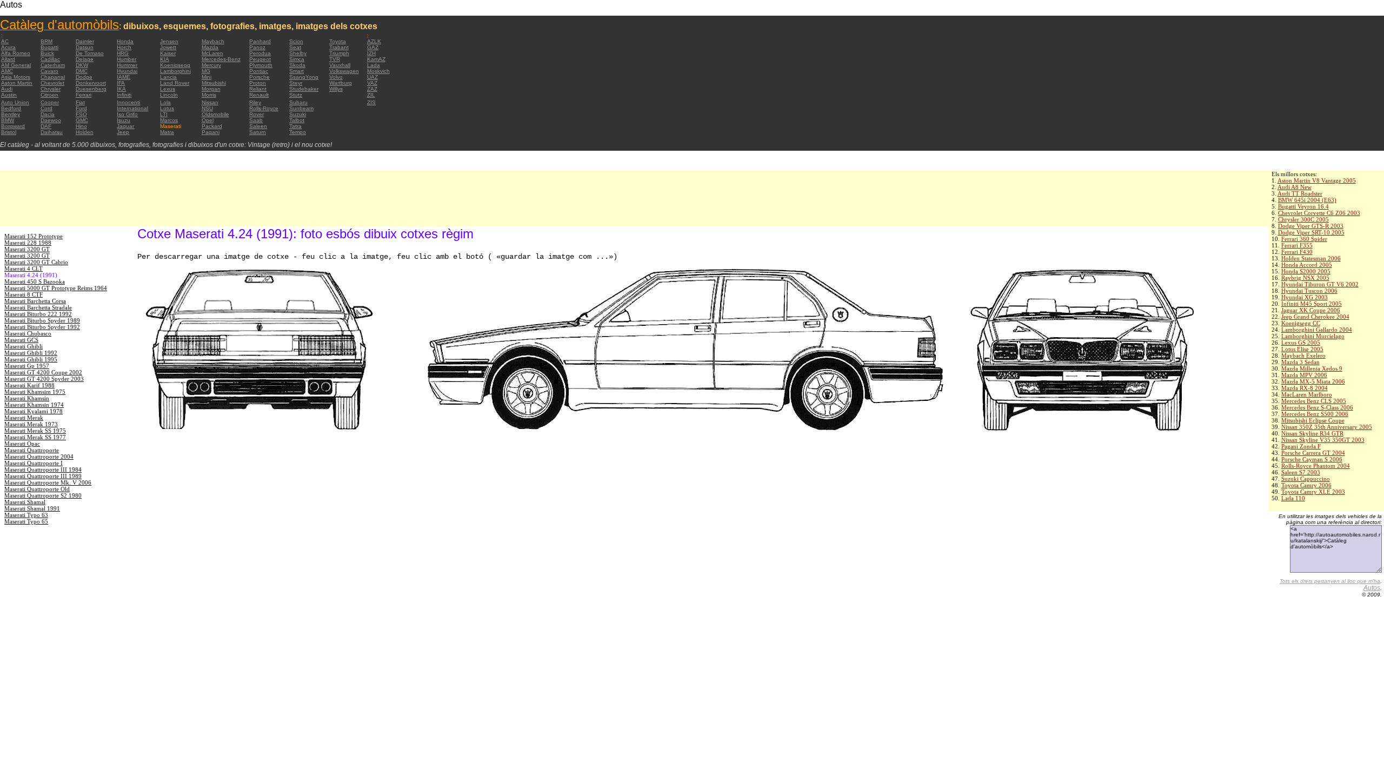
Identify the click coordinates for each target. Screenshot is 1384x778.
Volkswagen (344, 71)
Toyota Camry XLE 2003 (1313, 491)
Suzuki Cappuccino (1305, 478)
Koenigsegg (175, 65)
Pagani (210, 132)
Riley (255, 102)
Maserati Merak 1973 (31, 424)
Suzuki (297, 114)
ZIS (371, 102)
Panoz (257, 47)
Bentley (10, 114)
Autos (1371, 588)
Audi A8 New (1294, 187)
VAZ (372, 83)
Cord (46, 108)
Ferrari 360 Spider (1304, 239)
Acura (8, 47)
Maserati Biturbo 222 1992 (38, 314)
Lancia (168, 77)
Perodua (260, 53)
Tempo (297, 132)
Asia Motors (15, 77)
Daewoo (51, 120)
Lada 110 (1293, 498)
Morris (209, 95)
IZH (371, 53)
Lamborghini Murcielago (1313, 336)
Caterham (53, 65)
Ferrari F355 (1297, 245)
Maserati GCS (21, 340)
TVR (334, 59)
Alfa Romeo (15, 53)
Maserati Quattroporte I (33, 463)
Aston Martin (16, 83)
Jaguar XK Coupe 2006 (1310, 310)
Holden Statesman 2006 (1311, 258)
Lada (373, 65)
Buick (47, 53)
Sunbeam (301, 108)
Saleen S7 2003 (1300, 472)
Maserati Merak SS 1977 (35, 437)
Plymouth (260, 65)
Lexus (167, 89)
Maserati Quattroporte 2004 (39, 456)
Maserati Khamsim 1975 (34, 391)
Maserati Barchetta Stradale (38, 307)
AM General (16, 65)
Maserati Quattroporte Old (37, 489)
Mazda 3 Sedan (1300, 362)
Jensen (169, 41)
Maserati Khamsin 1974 (34, 404)
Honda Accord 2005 (1306, 264)
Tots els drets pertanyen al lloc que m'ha (1330, 581)
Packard (212, 126)
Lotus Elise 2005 (1302, 349)
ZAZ (372, 89)
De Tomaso (90, 53)
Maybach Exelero (1303, 355)
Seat (295, 47)
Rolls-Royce (263, 108)
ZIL (371, 95)
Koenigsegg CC (1300, 323)
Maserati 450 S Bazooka (34, 281)
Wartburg (340, 83)
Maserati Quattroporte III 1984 (43, 469)
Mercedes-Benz (221, 59)
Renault (259, 95)
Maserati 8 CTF (23, 294)
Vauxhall (339, 65)
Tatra (295, 126)
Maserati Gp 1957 (26, 366)
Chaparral (53, 77)
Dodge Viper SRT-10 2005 (1311, 232)
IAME (123, 77)
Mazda (210, 47)
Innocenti (128, 102)
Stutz (295, 95)
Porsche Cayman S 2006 (1311, 459)
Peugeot (260, 59)
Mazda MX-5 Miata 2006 (1313, 381)
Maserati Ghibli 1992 (30, 353)
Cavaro (49, 71)
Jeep (123, 132)
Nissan (210, 102)
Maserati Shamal (24, 502)
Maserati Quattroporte (31, 450)
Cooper (50, 102)
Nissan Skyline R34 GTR (1312, 433)
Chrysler (51, 89)
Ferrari (83, 95)
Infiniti (124, 95)
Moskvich (378, 71)
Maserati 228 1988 (27, 242)
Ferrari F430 (1297, 252)
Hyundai (127, 71)
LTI (164, 114)
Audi (6, 89)
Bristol (8, 132)
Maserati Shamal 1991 (32, 508)
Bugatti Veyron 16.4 (1303, 206)
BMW (7, 120)
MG (206, 71)
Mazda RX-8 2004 (1304, 388)
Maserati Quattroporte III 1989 (43, 476)
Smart (296, 71)
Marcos (169, 120)
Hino (81, 126)
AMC (7, 71)
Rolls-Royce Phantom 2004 (1315, 465)
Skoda (297, 65)
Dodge (84, 77)
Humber (126, 59)
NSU (207, 108)
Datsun (85, 47)
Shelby (298, 53)
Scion (296, 41)
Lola (165, 102)
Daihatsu (52, 132)
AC (5, 41)
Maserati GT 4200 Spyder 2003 (44, 378)
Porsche (259, 77)
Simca (296, 59)
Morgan (211, 89)
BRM (46, 41)
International (132, 108)
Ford (81, 108)
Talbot (296, 120)
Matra (167, 132)
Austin (9, 95)
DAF (46, 126)
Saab (256, 120)
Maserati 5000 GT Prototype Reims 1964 (55, 288)
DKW (82, 65)
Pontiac (258, 71)
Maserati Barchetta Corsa (35, 301)
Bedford (11, 108)
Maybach (213, 41)
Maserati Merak (23, 417)
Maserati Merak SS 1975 (35, 430)
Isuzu (123, 120)
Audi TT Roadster (1299, 193)
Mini (206, 77)
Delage (85, 59)
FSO (81, 114)
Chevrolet (52, 83)
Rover (256, 114)
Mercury (211, 65)
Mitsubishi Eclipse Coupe (1313, 420)
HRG (123, 53)
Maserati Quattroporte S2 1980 (43, 495)
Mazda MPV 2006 (1304, 375)
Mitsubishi (214, 83)
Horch (124, 47)
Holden (85, 132)
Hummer (127, 65)
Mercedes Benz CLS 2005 (1313, 401)
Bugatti (49, 47)
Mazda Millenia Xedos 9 (1311, 368)
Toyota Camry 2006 (1306, 485)
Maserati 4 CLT (23, 268)
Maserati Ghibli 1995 (30, 359)
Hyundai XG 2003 (1304, 297)
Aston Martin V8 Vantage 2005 (1316, 180)
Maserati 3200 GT (27, 249)
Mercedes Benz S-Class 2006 (1317, 407)
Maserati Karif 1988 (29, 385)
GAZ (372, 47)
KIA (164, 59)
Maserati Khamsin (26, 398)
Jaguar (125, 126)
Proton (257, 83)
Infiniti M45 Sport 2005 (1311, 303)
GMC (82, 120)
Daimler (85, 41)
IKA (121, 89)
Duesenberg (91, 89)
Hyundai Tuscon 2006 (1309, 290)
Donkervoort (91, 83)
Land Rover (174, 83)
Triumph (339, 53)
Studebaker (303, 89)
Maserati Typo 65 (26, 521)
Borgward (13, 126)
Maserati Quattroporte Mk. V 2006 (47, 482)
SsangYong (303, 77)
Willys (336, 89)
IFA (121, 83)
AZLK (374, 41)
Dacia (48, 114)
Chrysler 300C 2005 (1303, 219)
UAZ (372, 77)
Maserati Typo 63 (26, 515)
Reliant (258, 89)
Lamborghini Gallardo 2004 (1316, 329)
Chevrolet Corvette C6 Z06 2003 (1319, 213)
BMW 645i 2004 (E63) (1307, 200)
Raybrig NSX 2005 (1305, 277)
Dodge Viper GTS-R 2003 (1310, 226)
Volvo (336, 77)
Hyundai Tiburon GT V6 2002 (1320, 284)
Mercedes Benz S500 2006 (1314, 414)
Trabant (339, 47)
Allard (8, 59)
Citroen (49, 95)
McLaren (212, 53)
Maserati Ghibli (23, 346)
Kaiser (168, 53)
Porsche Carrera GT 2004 (1313, 453)
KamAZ (376, 59)
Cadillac (50, 59)
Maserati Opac (22, 443)
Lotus (167, 108)
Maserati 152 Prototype (33, 236)
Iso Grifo (127, 114)
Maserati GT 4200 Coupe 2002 (43, 372)
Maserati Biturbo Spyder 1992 (42, 327)
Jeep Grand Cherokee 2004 (1315, 316)
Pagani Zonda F (1301, 446)
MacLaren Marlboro (1306, 394)
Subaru (298, 102)
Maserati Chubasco (27, 333)
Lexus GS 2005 (1300, 342)
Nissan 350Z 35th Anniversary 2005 (1326, 427)
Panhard (260, 41)
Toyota (337, 41)
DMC (82, 71)
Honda (125, 41)
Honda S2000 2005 (1305, 271)
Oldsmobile (215, 114)
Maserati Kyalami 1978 (33, 411)
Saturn (257, 132)
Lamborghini (175, 71)
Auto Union (15, 102)
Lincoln (169, 95)
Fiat (80, 102)
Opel (208, 120)
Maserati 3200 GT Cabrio (36, 262)
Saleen (258, 126)
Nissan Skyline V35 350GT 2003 (1323, 440)
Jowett (168, 47)
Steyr (295, 83)
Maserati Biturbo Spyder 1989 (42, 320)
